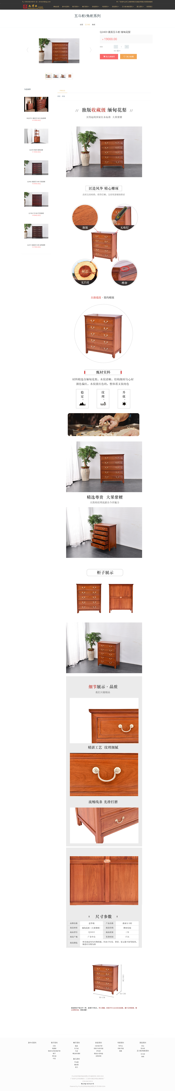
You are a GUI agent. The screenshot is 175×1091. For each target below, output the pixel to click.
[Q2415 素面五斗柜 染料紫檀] (36, 231)
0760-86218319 (30, 2)
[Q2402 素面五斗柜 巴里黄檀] (36, 168)
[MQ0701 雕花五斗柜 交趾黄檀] (36, 104)
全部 (81, 24)
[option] (59, 51)
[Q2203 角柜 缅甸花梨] (36, 136)
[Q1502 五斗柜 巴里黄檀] (36, 199)
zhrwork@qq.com (45, 2)
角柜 (93, 24)
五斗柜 (87, 24)
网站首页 (56, 7)
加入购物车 (110, 56)
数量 (101, 47)
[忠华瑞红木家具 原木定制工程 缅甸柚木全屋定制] (33, 7)
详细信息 (62, 90)
